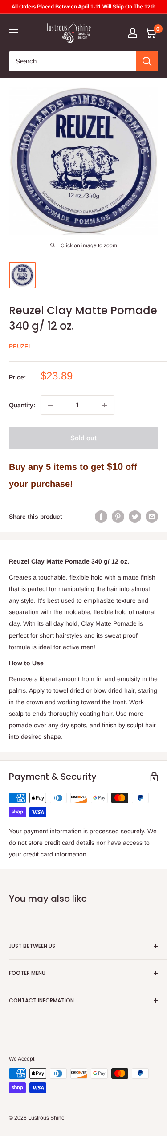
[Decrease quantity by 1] (50, 405)
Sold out (83, 438)
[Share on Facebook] (101, 516)
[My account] (132, 33)
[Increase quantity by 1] (104, 405)
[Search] (147, 61)
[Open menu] (13, 32)
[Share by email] (152, 516)
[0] (150, 33)
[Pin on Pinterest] (118, 516)
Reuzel (20, 346)
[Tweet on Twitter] (135, 516)
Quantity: (22, 405)
